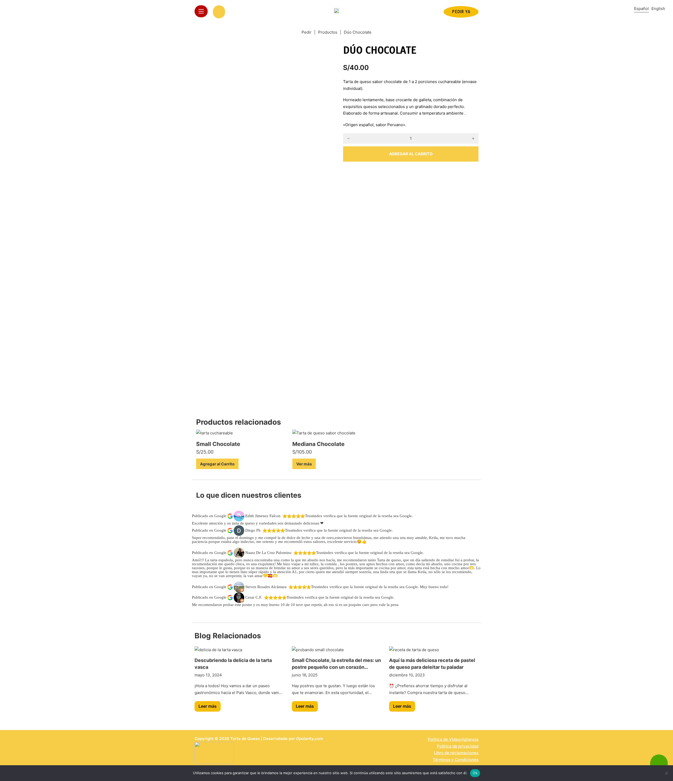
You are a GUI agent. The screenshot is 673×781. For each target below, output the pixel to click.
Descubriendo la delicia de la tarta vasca (233, 663)
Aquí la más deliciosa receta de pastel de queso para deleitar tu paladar (432, 663)
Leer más (207, 706)
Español (641, 8)
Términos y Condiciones (455, 759)
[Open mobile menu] (201, 11)
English (658, 8)
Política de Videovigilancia (453, 739)
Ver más (304, 463)
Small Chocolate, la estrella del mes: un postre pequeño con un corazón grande (336, 663)
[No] (666, 773)
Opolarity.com (309, 738)
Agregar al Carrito (217, 463)
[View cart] (219, 11)
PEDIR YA (461, 11)
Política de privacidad (457, 746)
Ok (475, 773)
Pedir (307, 32)
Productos (327, 32)
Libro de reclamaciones (456, 752)
